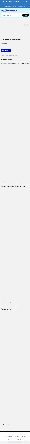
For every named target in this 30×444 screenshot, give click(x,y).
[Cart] (26, 439)
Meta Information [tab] (14, 55)
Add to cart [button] (2, 183)
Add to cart (5, 50)
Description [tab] (4, 55)
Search (26, 15)
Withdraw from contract (15, 441)
